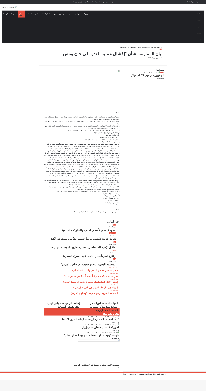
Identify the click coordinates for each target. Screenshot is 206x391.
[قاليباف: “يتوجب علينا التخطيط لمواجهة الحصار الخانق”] (103, 332)
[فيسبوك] (119, 115)
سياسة (13, 14)
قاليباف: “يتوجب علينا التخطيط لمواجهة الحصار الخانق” (92, 335)
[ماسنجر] (118, 115)
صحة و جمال (112, 233)
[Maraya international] (9, 7)
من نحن (105, 2)
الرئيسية (5, 14)
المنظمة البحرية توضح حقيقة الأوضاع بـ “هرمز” (88, 264)
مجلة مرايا (98, 2)
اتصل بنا (112, 2)
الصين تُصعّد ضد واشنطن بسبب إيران (101, 327)
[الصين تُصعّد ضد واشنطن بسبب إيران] (102, 324)
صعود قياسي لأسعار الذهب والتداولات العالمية (89, 230)
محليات (28, 14)
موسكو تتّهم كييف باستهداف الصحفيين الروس (96, 364)
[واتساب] (117, 115)
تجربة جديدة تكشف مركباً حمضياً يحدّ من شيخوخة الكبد (83, 238)
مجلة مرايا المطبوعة (59, 14)
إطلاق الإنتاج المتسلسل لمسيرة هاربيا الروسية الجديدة (83, 247)
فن (35, 14)
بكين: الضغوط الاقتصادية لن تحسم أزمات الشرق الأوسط (91, 319)
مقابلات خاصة (45, 14)
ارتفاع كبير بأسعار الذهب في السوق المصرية (89, 256)
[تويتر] (205, 376)
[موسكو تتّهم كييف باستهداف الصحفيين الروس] (99, 341)
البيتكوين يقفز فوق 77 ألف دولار (147, 75)
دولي (20, 14)
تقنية (115, 242)
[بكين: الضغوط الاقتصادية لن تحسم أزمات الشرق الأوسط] (102, 316)
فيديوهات (85, 14)
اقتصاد (114, 225)
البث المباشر (89, 2)
